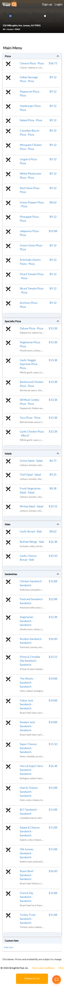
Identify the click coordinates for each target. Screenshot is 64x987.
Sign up (47, 4)
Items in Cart (32, 978)
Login (58, 4)
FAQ (60, 967)
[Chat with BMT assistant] (56, 979)
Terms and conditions (43, 967)
